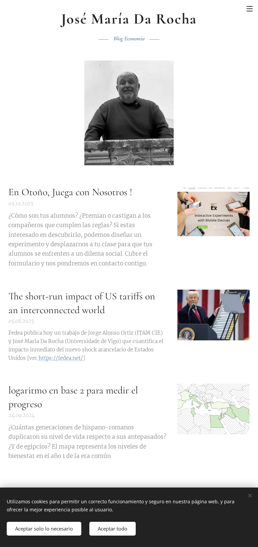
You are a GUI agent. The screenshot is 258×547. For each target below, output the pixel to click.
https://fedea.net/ (60, 358)
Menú (249, 8)
